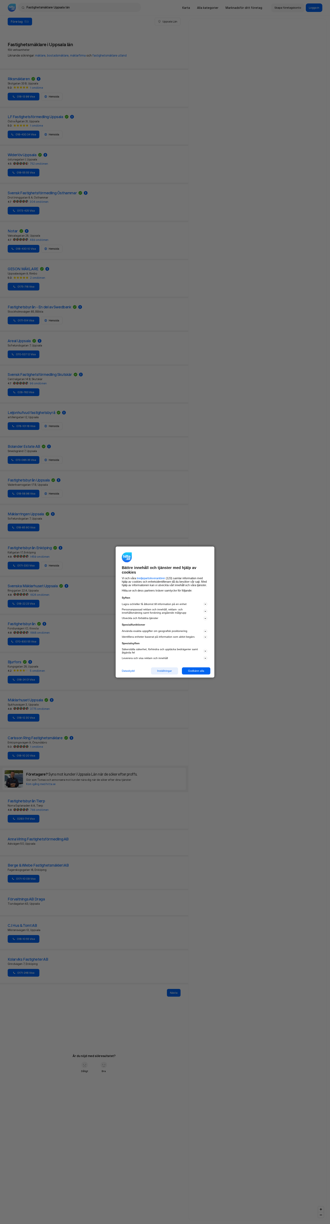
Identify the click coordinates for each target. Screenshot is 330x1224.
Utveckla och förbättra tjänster (140, 618)
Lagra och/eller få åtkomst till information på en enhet (154, 604)
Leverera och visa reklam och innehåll (145, 658)
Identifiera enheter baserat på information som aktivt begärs (158, 636)
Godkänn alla (196, 670)
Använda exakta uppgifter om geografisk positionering (154, 631)
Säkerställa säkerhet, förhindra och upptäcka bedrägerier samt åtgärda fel (160, 651)
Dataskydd (128, 670)
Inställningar (164, 670)
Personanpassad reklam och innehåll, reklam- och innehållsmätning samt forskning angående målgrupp (154, 611)
